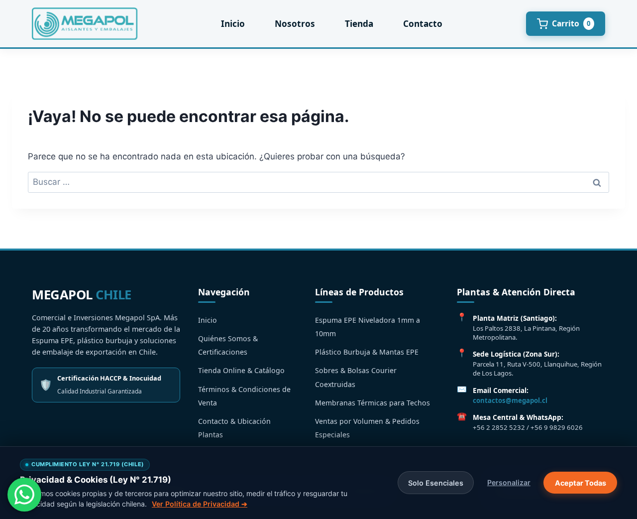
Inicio (233, 23)
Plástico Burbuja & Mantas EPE (367, 352)
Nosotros (295, 23)
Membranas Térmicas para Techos (372, 402)
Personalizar (509, 482)
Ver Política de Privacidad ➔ (199, 504)
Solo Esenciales (435, 483)
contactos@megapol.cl (510, 400)
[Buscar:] (318, 182)
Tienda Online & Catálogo (241, 370)
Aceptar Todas (580, 483)
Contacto (422, 23)
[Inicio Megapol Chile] (84, 23)
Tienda (359, 23)
